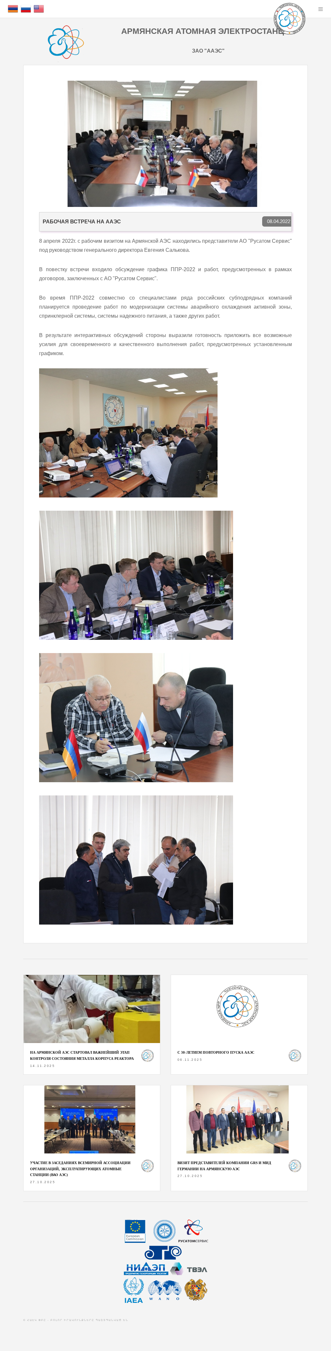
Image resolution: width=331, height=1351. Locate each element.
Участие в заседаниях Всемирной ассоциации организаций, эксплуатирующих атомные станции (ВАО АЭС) (80, 1169)
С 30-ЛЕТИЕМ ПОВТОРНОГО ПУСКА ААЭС (215, 1052)
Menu (320, 9)
